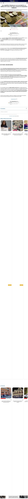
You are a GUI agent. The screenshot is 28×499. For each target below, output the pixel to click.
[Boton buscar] (1, 2)
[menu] (1, 1)
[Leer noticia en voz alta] (10, 29)
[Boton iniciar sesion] (27, 2)
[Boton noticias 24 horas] (3, 2)
